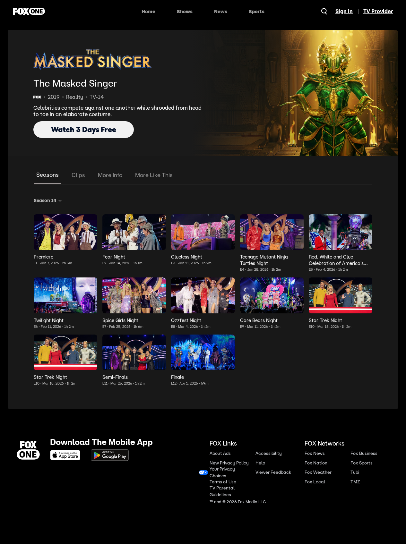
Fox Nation (316, 462)
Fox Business (363, 453)
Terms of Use (223, 481)
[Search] (324, 11)
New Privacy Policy (229, 462)
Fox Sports (361, 462)
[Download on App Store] (67, 455)
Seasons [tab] (47, 174)
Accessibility (268, 453)
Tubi (354, 472)
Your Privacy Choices (222, 472)
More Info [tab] (110, 175)
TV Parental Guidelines (222, 491)
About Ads (220, 453)
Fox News (315, 453)
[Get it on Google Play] (110, 455)
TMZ (355, 481)
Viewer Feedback (273, 472)
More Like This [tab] (154, 175)
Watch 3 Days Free (83, 129)
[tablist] (203, 175)
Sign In (344, 11)
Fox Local (315, 481)
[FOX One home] (29, 11)
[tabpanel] (203, 290)
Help (260, 462)
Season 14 (45, 200)
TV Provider (378, 11)
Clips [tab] (78, 175)
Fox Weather (318, 472)
